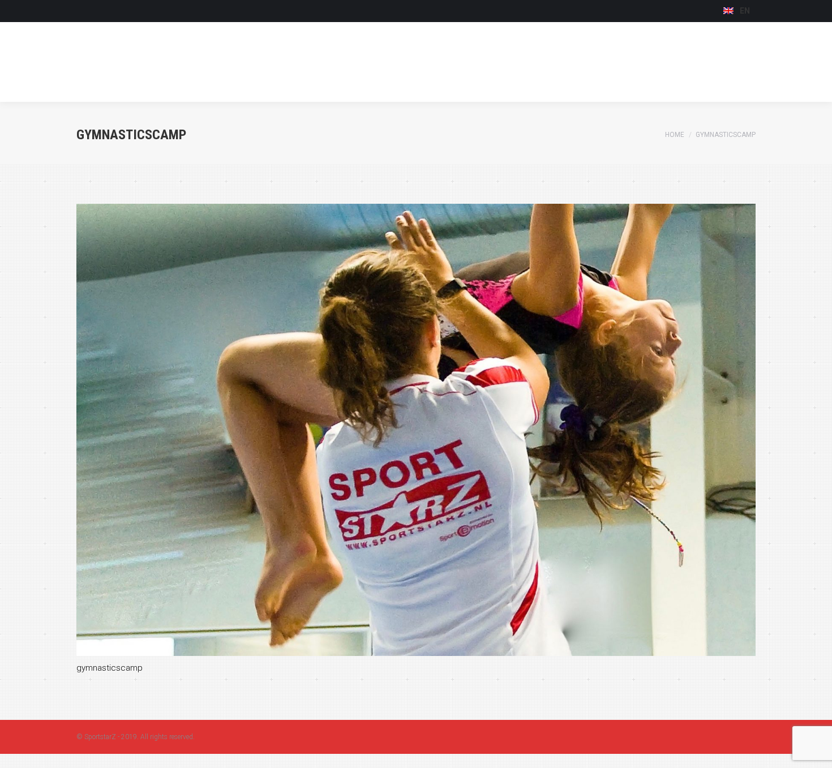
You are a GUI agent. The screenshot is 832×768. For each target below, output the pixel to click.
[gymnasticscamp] (416, 430)
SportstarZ (100, 737)
